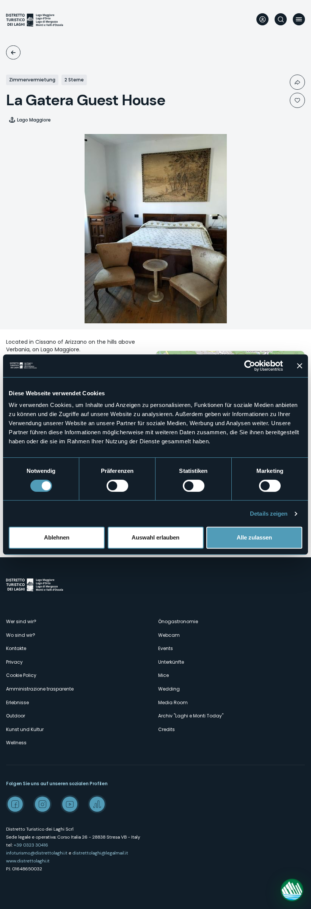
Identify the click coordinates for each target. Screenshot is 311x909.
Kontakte (16, 648)
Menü (299, 19)
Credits (166, 729)
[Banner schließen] (299, 365)
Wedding (169, 689)
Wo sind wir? (20, 635)
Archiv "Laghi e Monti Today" (190, 716)
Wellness (16, 742)
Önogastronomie (178, 621)
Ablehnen (56, 537)
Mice (163, 675)
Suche (281, 19)
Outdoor (15, 716)
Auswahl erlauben (155, 537)
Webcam (169, 635)
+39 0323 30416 (31, 845)
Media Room (173, 702)
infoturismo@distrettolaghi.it (37, 853)
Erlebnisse (17, 702)
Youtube (70, 804)
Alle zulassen (254, 537)
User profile (262, 19)
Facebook (15, 804)
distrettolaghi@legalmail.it (100, 853)
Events (165, 648)
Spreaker (97, 804)
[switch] (117, 486)
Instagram (42, 804)
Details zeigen (268, 513)
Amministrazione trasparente (40, 689)
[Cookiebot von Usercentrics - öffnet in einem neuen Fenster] (250, 365)
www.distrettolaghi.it (28, 861)
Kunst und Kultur (25, 729)
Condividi (297, 82)
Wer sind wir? (21, 621)
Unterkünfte (13, 52)
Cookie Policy (21, 675)
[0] (297, 100)
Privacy (14, 662)
